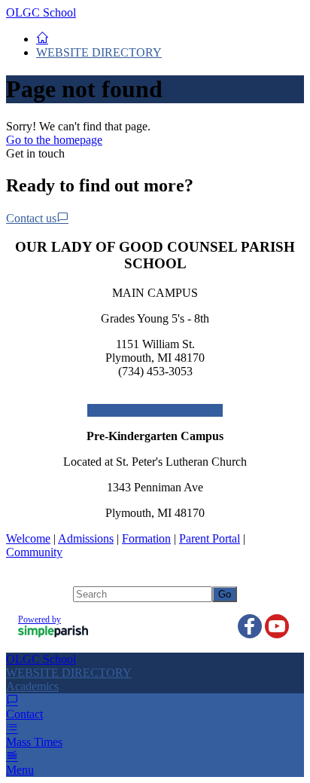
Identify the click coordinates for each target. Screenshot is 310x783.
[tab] (155, 686)
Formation (146, 538)
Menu (20, 769)
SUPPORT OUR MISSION (155, 410)
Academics (32, 686)
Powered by (39, 619)
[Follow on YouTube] (277, 626)
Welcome (28, 538)
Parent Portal (209, 538)
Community (34, 552)
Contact (24, 714)
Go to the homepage (54, 139)
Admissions (86, 538)
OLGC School (41, 12)
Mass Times (34, 742)
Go (224, 594)
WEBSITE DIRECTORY (99, 52)
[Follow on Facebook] (250, 626)
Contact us (31, 218)
